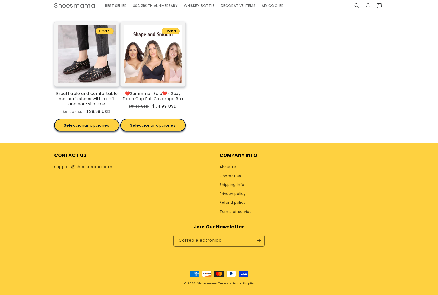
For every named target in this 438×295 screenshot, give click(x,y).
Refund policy (233, 202)
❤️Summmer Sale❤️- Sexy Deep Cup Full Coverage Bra (153, 96)
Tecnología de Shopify (236, 283)
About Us (228, 166)
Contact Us (230, 175)
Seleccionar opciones (87, 125)
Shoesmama (207, 283)
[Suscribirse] (258, 241)
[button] (356, 5)
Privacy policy (233, 193)
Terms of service (236, 211)
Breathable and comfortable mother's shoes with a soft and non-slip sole (87, 99)
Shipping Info (232, 184)
